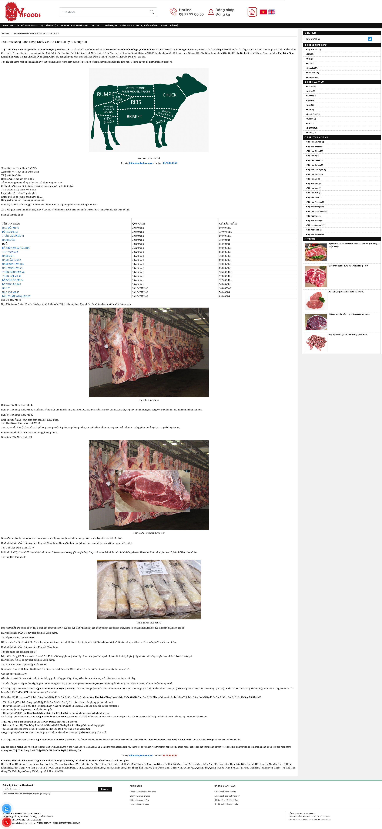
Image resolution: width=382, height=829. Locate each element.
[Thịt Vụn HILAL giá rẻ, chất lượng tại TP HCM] (316, 343)
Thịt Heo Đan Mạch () (316, 170)
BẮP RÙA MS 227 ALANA (16, 248)
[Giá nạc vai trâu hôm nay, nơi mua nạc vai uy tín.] (316, 322)
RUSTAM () (312, 128)
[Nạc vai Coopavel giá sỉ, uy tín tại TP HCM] (316, 300)
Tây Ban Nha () (314, 50)
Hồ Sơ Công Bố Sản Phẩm (226, 800)
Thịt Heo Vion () (314, 188)
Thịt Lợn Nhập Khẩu (317, 137)
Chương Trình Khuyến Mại (74, 25)
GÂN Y (6, 288)
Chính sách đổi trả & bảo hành (143, 792)
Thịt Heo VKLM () (314, 146)
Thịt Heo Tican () (314, 197)
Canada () (312, 68)
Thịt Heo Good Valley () (317, 211)
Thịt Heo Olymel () (315, 151)
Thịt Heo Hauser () (315, 234)
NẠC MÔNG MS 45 (12, 268)
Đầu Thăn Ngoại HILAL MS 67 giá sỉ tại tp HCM (348, 266)
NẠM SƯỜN (8, 240)
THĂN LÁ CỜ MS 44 (13, 236)
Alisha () (311, 91)
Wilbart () (311, 119)
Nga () (310, 59)
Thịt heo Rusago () (315, 207)
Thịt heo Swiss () (314, 216)
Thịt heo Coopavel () (316, 225)
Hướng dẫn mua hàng (139, 804)
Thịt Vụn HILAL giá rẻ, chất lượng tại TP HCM (348, 335)
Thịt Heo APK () (314, 193)
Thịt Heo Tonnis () (315, 160)
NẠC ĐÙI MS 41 (10, 227)
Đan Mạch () (312, 77)
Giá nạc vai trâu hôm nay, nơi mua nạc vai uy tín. (349, 314)
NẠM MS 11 (8, 256)
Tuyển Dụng (110, 25)
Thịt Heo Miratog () (315, 142)
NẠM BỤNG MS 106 (13, 264)
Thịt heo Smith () (314, 230)
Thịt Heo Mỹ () (313, 179)
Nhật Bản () (313, 73)
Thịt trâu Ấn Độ (48, 25)
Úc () (310, 63)
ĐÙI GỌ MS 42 (10, 231)
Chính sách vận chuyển (140, 796)
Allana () (311, 86)
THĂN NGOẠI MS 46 (13, 272)
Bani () (310, 110)
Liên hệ (174, 25)
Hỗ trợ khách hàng (146, 25)
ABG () (310, 123)
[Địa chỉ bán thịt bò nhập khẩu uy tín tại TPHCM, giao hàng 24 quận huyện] (316, 252)
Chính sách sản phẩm (139, 800)
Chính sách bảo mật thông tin (227, 796)
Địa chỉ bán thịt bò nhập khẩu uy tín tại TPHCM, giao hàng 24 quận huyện (354, 245)
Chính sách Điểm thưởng (225, 792)
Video (164, 25)
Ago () (310, 105)
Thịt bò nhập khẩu (26, 25)
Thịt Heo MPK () (314, 184)
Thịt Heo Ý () (313, 156)
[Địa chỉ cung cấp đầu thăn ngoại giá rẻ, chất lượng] (316, 276)
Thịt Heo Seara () (314, 221)
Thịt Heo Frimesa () (315, 202)
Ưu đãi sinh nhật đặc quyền (226, 804)
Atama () (311, 96)
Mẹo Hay (96, 25)
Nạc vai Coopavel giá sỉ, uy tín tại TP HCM (346, 292)
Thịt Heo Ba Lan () (315, 165)
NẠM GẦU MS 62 (11, 260)
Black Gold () (313, 114)
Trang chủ (7, 25)
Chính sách (126, 25)
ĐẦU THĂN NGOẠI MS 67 (16, 296)
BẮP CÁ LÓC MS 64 (12, 280)
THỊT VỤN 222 (10, 252)
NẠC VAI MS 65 (10, 292)
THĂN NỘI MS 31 (11, 276)
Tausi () (310, 100)
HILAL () (311, 133)
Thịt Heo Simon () (315, 174)
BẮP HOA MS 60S (11, 284)
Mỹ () (310, 54)
